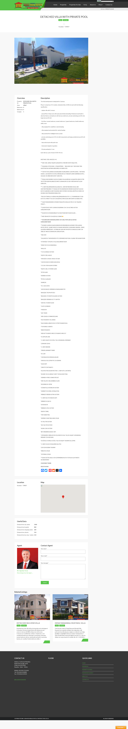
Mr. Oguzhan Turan (22, 570)
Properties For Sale (75, 4)
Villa (60, 20)
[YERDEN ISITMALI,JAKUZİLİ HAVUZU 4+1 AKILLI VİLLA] (51, 61)
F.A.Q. (85, 4)
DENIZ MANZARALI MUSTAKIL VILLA (70, 623)
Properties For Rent (87, 673)
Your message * (45, 563)
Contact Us (109, 4)
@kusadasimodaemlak (20, 679)
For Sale (66, 20)
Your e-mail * (44, 556)
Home (55, 4)
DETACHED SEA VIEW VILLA (28, 623)
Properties (63, 4)
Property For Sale (87, 669)
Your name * (44, 548)
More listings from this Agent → (25, 573)
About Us (93, 4)
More (100, 4)
